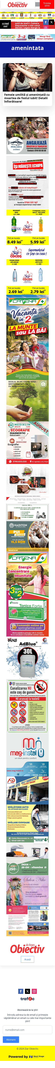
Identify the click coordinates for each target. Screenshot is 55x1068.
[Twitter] (27, 991)
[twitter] (51, 22)
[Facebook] (20, 991)
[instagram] (45, 28)
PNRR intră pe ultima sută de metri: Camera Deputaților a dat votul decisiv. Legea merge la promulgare (27, 25)
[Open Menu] (37, 4)
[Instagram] (34, 991)
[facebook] (45, 22)
